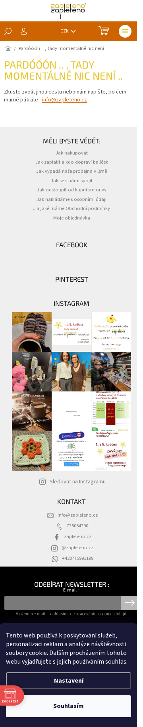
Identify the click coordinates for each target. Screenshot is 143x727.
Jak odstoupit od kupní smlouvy (71, 189)
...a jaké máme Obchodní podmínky (71, 208)
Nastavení (68, 680)
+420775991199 (77, 558)
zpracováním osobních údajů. (100, 614)
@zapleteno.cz (77, 547)
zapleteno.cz (77, 536)
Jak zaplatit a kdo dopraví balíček (71, 162)
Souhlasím (68, 706)
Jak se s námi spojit (72, 180)
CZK (65, 31)
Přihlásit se (130, 603)
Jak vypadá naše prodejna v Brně (71, 171)
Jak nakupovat (72, 152)
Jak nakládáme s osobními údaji (71, 199)
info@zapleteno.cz (64, 100)
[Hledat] (8, 31)
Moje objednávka (71, 217)
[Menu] (125, 31)
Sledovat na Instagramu (78, 482)
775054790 (77, 525)
